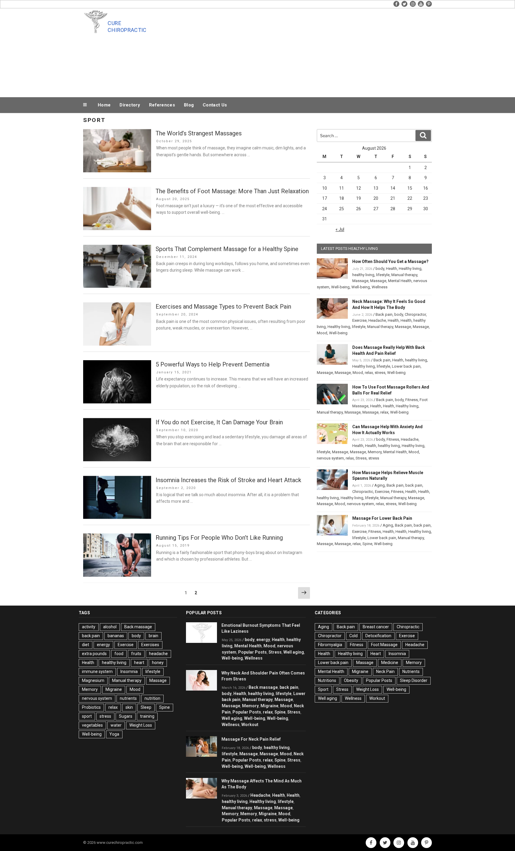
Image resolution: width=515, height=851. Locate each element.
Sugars (125, 716)
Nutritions (327, 680)
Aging (379, 485)
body (380, 268)
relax (369, 372)
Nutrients (411, 671)
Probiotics (91, 707)
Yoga (114, 734)
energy (103, 644)
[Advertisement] (317, 51)
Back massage (138, 626)
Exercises (150, 644)
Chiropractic (362, 491)
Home (104, 105)
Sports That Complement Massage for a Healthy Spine (227, 249)
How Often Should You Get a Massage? (390, 261)
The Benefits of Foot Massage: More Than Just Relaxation (232, 191)
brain (153, 635)
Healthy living (410, 268)
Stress (361, 458)
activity (88, 626)
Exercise (359, 320)
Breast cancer (376, 626)
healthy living (363, 275)
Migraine (114, 689)
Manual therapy (404, 275)
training (147, 716)
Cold (353, 635)
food (118, 653)
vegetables (92, 725)
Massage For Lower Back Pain (382, 518)
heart (139, 662)
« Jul (340, 229)
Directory (130, 105)
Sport (323, 689)
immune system (97, 671)
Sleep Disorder (413, 680)
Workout (249, 724)
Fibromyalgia (330, 644)
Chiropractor (415, 314)
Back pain (384, 314)
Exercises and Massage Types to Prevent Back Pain (223, 306)
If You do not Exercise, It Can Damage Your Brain (219, 422)
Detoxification (378, 635)
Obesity (351, 680)
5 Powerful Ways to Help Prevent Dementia (212, 364)
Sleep (146, 707)
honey (158, 662)
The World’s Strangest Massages (199, 133)
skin (129, 707)
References (162, 105)
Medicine (389, 662)
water (116, 725)
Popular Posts (252, 652)
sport (87, 716)
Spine (367, 543)
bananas (116, 635)
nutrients (128, 698)
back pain (413, 485)
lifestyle (383, 275)
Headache (377, 320)
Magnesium (93, 680)
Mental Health (400, 280)
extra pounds (94, 653)
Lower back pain (406, 366)
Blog (189, 105)
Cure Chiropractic (127, 26)
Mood (322, 333)
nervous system (330, 458)
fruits (136, 653)
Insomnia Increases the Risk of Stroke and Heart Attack (228, 480)
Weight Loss (140, 725)
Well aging (293, 652)
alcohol (110, 626)
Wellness (379, 287)
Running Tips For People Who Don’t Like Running (219, 537)
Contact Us (215, 105)
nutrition (152, 698)
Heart (375, 653)
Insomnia (129, 671)
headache (158, 653)
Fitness (411, 399)
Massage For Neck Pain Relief (251, 739)
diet (85, 644)
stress (380, 372)
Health (391, 268)
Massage (360, 280)
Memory (374, 452)
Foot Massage (384, 644)
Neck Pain (385, 671)
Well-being (340, 287)
